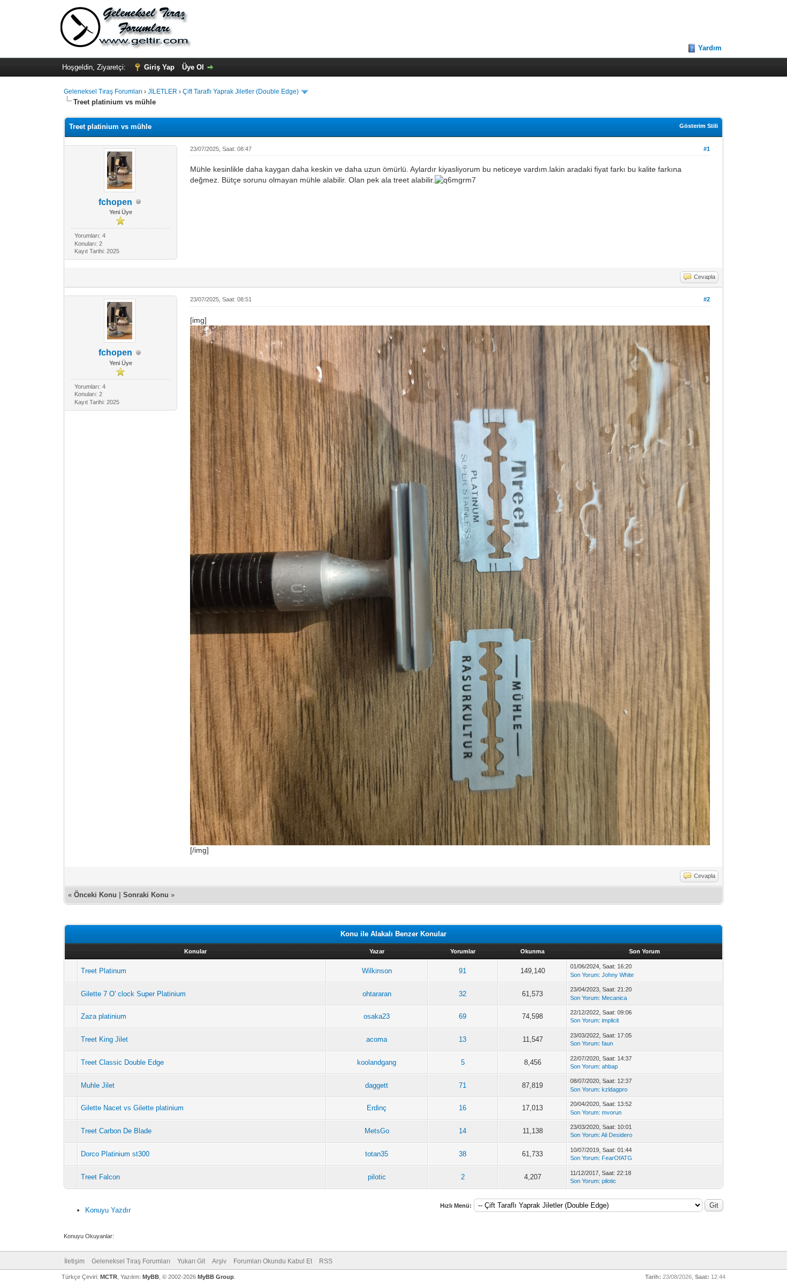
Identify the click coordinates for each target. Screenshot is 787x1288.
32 (462, 994)
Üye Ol (193, 67)
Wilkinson (377, 971)
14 (462, 1131)
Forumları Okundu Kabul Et (272, 1261)
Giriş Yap (159, 67)
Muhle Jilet (98, 1085)
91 (462, 971)
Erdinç (377, 1108)
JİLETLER (162, 91)
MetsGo (377, 1131)
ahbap (610, 1066)
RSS (325, 1261)
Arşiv (219, 1261)
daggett (376, 1085)
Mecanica (614, 998)
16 (462, 1108)
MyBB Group (216, 1277)
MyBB (150, 1277)
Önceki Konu (95, 895)
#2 (706, 299)
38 (462, 1154)
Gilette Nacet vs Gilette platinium (132, 1108)
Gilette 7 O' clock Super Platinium (133, 994)
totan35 (376, 1154)
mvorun (612, 1112)
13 (462, 1039)
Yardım (710, 48)
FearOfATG (617, 1158)
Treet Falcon (100, 1177)
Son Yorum (584, 975)
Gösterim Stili (698, 126)
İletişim (74, 1261)
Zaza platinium (103, 1016)
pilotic (377, 1177)
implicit (610, 1020)
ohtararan (376, 994)
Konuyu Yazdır (108, 1210)
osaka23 (377, 1016)
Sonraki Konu (146, 895)
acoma (376, 1039)
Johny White (618, 975)
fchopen (115, 202)
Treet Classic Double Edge (122, 1062)
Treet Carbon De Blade (116, 1131)
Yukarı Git (191, 1261)
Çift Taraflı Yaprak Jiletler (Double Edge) (241, 91)
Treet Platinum (103, 971)
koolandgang (376, 1062)
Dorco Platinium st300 (115, 1154)
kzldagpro (614, 1089)
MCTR (108, 1277)
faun (607, 1043)
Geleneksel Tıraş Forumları (103, 91)
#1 (706, 149)
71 (462, 1085)
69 (462, 1016)
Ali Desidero (616, 1135)
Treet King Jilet (104, 1039)
